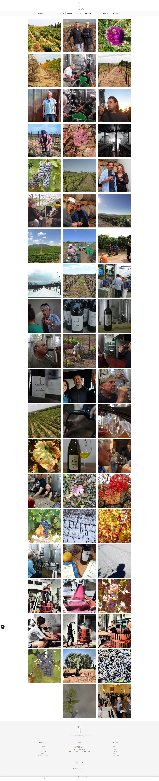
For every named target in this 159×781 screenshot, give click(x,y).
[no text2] (44, 666)
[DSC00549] (114, 246)
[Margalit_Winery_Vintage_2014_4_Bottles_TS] (79, 316)
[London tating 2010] (114, 701)
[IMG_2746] (114, 456)
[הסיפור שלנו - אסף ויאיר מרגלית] (79, 35)
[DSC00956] (114, 491)
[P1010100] (114, 281)
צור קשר (116, 757)
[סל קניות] (53, 13)
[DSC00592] (44, 70)
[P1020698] (114, 596)
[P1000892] (44, 631)
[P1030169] (44, 561)
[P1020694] (79, 70)
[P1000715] (79, 246)
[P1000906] (79, 631)
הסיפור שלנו (115, 748)
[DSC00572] (114, 526)
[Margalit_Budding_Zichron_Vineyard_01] (79, 701)
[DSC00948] (79, 491)
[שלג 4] (79, 526)
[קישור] (79, 5)
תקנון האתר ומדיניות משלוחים (79, 768)
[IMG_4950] (44, 386)
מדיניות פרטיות (51, 779)
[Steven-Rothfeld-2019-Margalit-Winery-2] (44, 105)
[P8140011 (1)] (44, 175)
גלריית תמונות (115, 755)
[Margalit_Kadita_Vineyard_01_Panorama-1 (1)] (44, 246)
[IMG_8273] (79, 351)
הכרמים (115, 751)
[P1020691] (79, 105)
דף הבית (115, 746)
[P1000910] (44, 596)
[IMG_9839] (114, 105)
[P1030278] (114, 35)
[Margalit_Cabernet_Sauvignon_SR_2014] (114, 316)
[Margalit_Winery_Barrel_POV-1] (114, 140)
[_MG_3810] (44, 421)
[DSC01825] (44, 140)
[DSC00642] (114, 70)
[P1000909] (114, 631)
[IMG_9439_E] (114, 386)
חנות (43, 746)
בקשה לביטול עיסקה (43, 755)
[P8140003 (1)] (44, 35)
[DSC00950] (79, 140)
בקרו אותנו (115, 753)
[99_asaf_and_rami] (44, 210)
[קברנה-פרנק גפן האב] (44, 526)
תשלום (43, 750)
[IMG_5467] (79, 456)
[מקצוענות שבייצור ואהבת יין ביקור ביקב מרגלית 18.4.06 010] (79, 561)
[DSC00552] (44, 491)
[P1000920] (79, 596)
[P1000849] (114, 666)
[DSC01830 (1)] (79, 281)
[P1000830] (79, 666)
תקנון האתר (43, 753)
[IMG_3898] (114, 351)
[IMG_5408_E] (114, 421)
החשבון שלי (43, 751)
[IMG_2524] (79, 421)
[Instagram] (77, 763)
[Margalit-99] (114, 175)
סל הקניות (43, 748)
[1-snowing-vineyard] (44, 281)
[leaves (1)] (44, 456)
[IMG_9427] (44, 351)
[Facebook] (82, 763)
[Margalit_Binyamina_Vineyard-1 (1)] (79, 175)
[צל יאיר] (114, 561)
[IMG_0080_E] (44, 316)
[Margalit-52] (79, 210)
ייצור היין (115, 750)
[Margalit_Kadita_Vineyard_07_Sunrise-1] (114, 210)
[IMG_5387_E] (79, 386)
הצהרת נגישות (79, 771)
